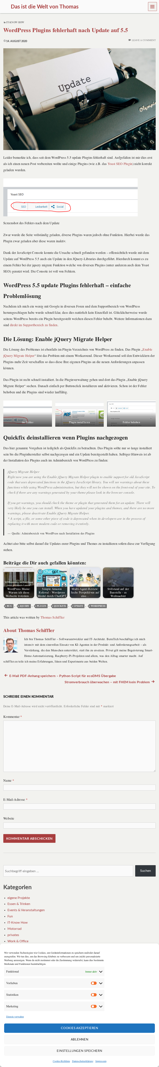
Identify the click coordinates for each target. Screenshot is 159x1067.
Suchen (145, 870)
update (78, 606)
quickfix (60, 606)
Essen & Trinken (18, 904)
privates (13, 935)
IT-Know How (15, 22)
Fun (10, 916)
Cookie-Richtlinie (61, 1061)
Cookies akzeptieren (79, 1028)
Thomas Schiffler (52, 617)
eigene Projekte (18, 898)
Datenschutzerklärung (82, 1061)
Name (8, 780)
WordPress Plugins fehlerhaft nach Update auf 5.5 (65, 30)
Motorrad (14, 928)
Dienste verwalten (15, 1016)
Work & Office (17, 941)
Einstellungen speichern (79, 1050)
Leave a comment (144, 40)
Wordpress (98, 606)
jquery (24, 606)
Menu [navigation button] (153, 6)
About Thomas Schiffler (28, 630)
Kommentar (12, 716)
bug (9, 606)
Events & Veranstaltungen (26, 910)
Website (8, 818)
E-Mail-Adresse (15, 799)
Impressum (100, 1061)
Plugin (41, 606)
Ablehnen (79, 1039)
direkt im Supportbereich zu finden (34, 325)
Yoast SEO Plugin (120, 163)
